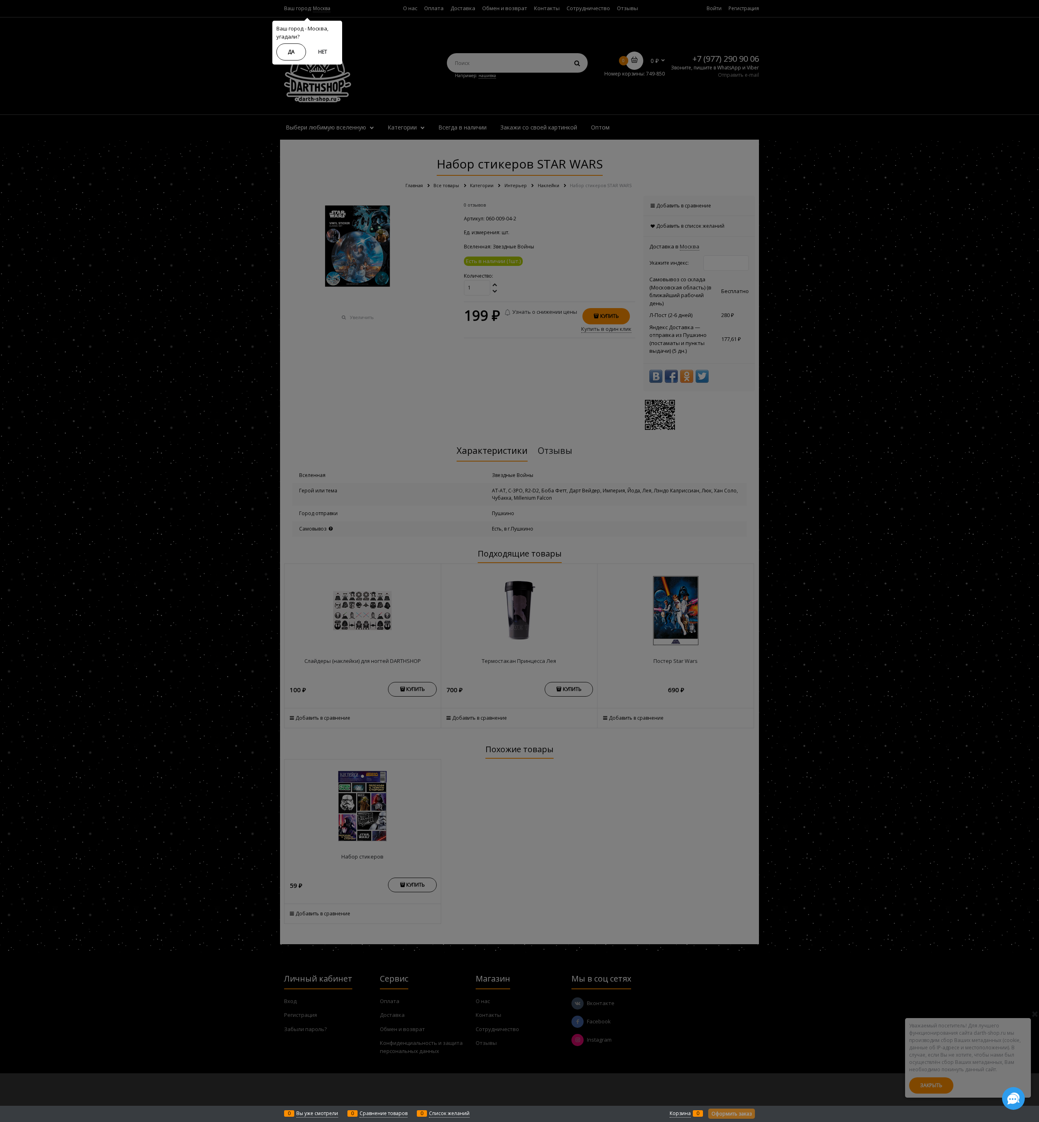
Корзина (680, 1113)
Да (291, 51)
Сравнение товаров (383, 1113)
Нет (322, 51)
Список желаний (449, 1113)
